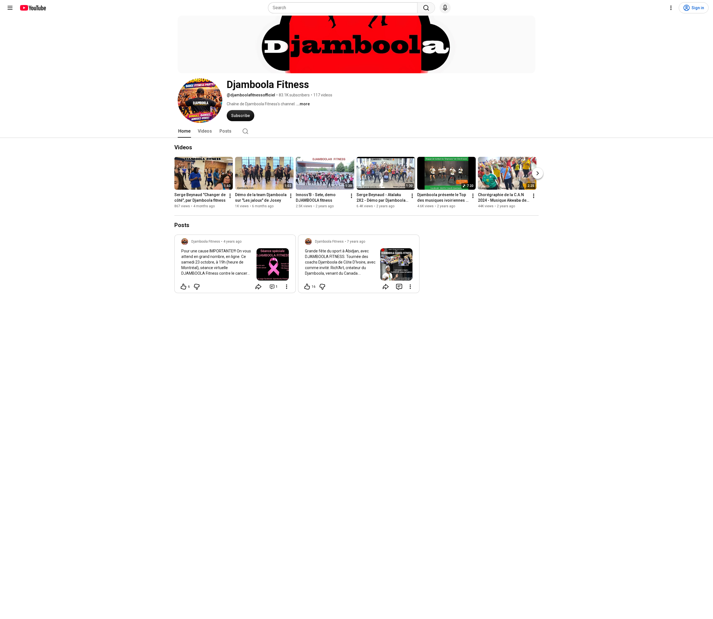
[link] (235, 265)
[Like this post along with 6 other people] (183, 286)
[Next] (537, 173)
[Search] (426, 7)
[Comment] (399, 286)
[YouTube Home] (33, 8)
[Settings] (671, 7)
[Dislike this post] (196, 286)
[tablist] (356, 131)
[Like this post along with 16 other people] (307, 286)
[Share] (258, 286)
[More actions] (230, 195)
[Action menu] (286, 286)
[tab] (184, 131)
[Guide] (10, 7)
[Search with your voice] (445, 7)
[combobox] (344, 7)
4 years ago (232, 241)
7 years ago (356, 241)
